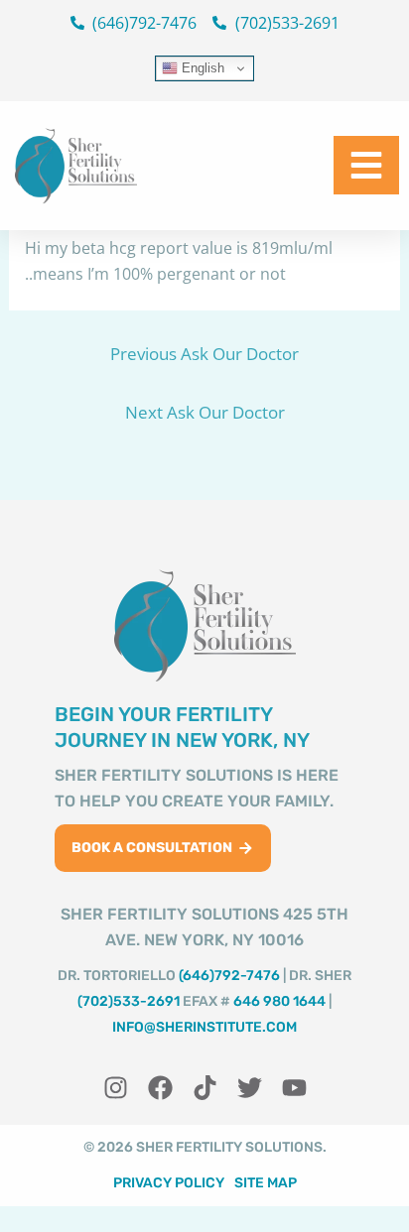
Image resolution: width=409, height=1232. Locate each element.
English (201, 68)
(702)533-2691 (128, 1001)
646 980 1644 (279, 1001)
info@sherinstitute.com (204, 1027)
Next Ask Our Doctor (205, 412)
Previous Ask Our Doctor (204, 353)
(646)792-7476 (229, 975)
